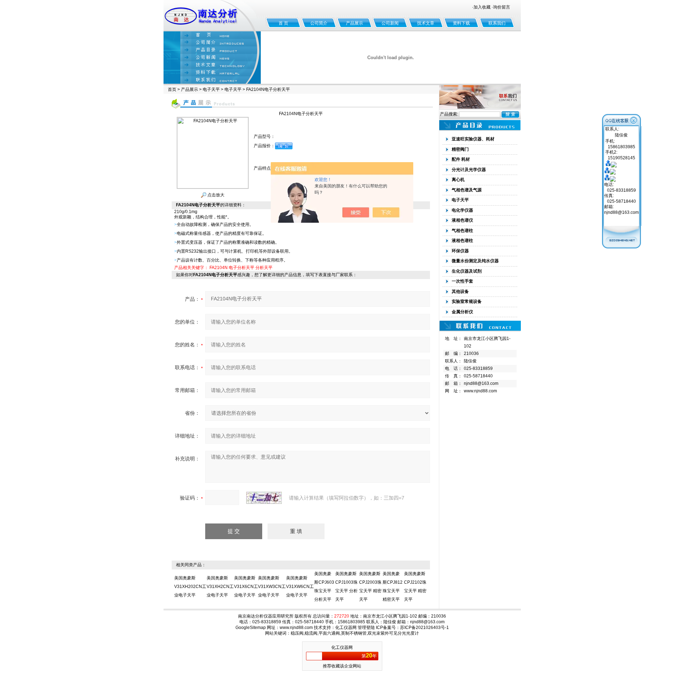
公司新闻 (390, 23)
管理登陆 (366, 627)
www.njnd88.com (480, 390)
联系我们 (497, 23)
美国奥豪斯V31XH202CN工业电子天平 (190, 587)
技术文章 (425, 23)
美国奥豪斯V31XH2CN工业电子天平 (220, 587)
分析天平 (264, 267)
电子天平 (211, 89)
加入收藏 (482, 7)
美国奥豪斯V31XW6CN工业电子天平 (300, 587)
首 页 (283, 23)
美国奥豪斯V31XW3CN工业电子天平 (272, 587)
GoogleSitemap (250, 627)
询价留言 (501, 7)
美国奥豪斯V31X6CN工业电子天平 (246, 587)
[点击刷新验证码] (264, 498)
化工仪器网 (346, 627)
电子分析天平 (241, 267)
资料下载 (461, 23)
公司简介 (318, 23)
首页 (172, 89)
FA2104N (218, 267)
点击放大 (215, 194)
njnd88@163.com (481, 383)
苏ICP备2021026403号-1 (424, 627)
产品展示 (354, 23)
